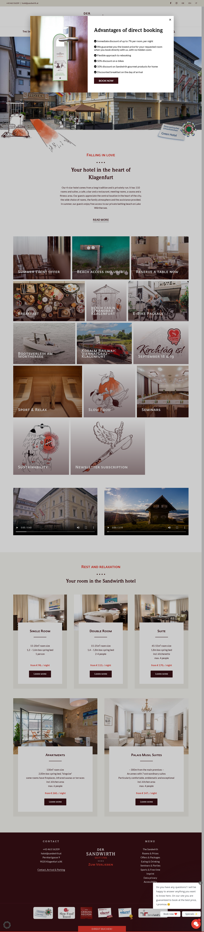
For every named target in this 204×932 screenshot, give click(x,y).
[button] (177, 896)
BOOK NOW (106, 80)
